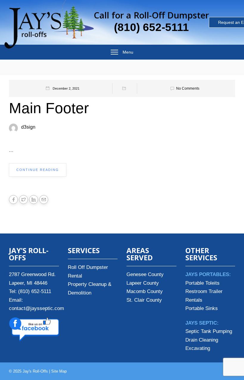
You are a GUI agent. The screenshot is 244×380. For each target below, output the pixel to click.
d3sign (28, 127)
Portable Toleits (202, 283)
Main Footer (49, 108)
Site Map (59, 371)
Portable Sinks (201, 308)
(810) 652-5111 (151, 27)
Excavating (197, 348)
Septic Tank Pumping (208, 331)
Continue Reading (37, 170)
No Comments (187, 88)
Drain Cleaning (201, 340)
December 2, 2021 (66, 88)
